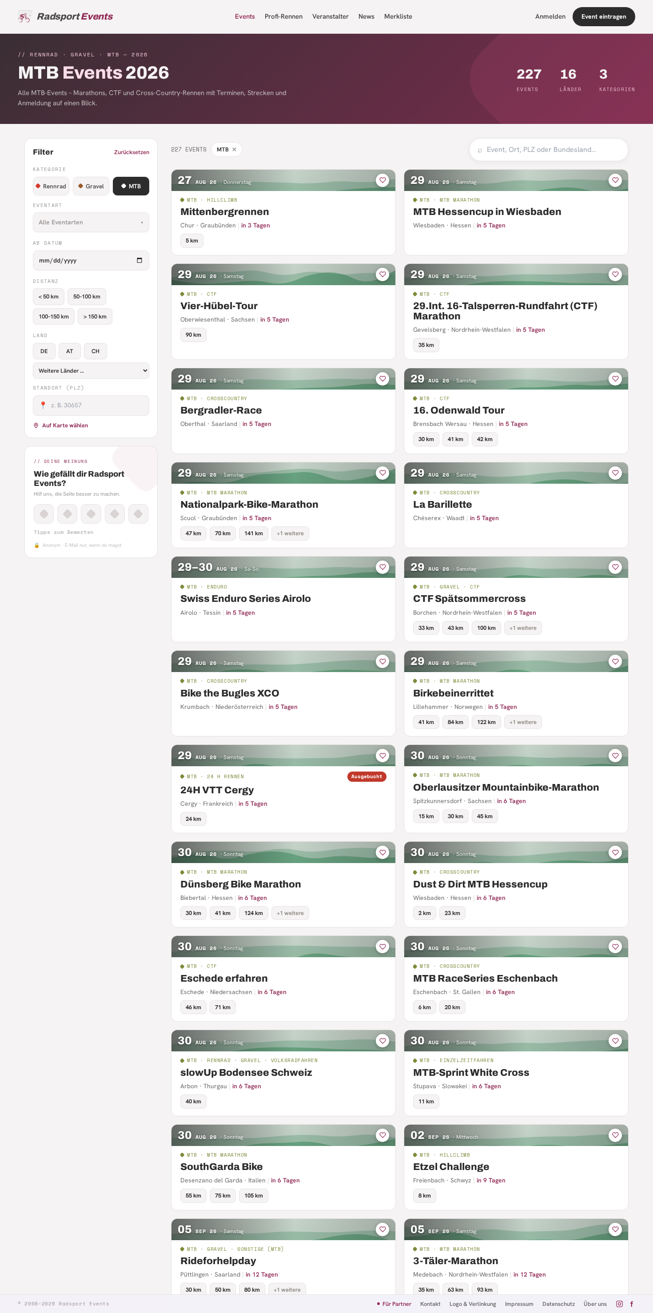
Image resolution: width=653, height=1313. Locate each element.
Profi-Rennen (284, 16)
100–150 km (54, 316)
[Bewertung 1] (44, 514)
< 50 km (49, 296)
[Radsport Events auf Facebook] (631, 1304)
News (366, 16)
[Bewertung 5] (138, 514)
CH (96, 351)
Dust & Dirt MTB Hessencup (480, 884)
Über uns (595, 1304)
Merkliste (398, 16)
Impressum (519, 1304)
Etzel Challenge (451, 1167)
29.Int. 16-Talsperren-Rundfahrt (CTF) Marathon (505, 311)
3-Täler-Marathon (455, 1261)
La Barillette (442, 504)
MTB (135, 186)
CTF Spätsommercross (469, 598)
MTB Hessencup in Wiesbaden (487, 212)
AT (69, 351)
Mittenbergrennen (224, 212)
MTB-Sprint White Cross (471, 1072)
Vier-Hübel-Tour (219, 306)
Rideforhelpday (218, 1261)
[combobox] (553, 149)
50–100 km (86, 296)
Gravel (95, 186)
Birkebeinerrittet (453, 693)
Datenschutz (558, 1304)
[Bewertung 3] (91, 514)
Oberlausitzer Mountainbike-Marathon (506, 787)
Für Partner (396, 1304)
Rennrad (54, 186)
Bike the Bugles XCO (229, 693)
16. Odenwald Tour (459, 410)
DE (44, 351)
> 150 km (95, 316)
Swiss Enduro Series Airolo (245, 598)
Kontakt (430, 1304)
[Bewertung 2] (67, 514)
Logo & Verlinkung (473, 1304)
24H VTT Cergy (217, 790)
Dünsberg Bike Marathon (240, 884)
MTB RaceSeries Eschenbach (485, 978)
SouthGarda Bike (221, 1167)
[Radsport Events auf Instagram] (619, 1304)
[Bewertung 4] (115, 514)
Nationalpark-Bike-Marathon (249, 504)
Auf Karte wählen (65, 425)
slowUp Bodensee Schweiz (246, 1072)
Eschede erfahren (224, 978)
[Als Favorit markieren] (382, 180)
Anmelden (550, 16)
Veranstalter (330, 16)
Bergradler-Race (221, 410)
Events (245, 16)
